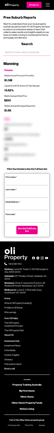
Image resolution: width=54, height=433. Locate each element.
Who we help (10, 312)
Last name (11, 190)
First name (11, 177)
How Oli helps (11, 318)
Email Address (13, 202)
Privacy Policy (29, 425)
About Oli (8, 335)
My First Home (27, 390)
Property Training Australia (27, 384)
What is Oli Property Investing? (18, 303)
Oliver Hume (27, 396)
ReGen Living (27, 408)
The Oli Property (11, 323)
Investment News (12, 345)
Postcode (11, 214)
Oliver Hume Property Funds (27, 402)
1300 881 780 (14, 264)
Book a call (9, 368)
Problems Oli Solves (13, 307)
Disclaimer (42, 425)
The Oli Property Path (14, 330)
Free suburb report (12, 364)
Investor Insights (11, 355)
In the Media (9, 350)
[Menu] (48, 5)
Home (7, 298)
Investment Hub (11, 341)
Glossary (8, 359)
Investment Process (13, 326)
